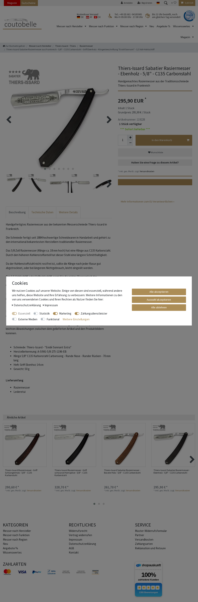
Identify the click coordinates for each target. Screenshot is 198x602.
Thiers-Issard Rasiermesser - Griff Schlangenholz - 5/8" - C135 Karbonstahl (21, 473)
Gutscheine (29, 3)
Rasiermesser (86, 45)
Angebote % (163, 26)
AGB (71, 548)
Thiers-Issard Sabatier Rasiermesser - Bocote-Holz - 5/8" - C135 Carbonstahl (122, 471)
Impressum (75, 539)
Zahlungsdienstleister (94, 313)
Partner (139, 535)
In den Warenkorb (162, 140)
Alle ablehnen (159, 307)
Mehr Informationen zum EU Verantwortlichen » (147, 201)
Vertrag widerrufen (80, 535)
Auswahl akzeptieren (159, 299)
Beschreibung (17, 212)
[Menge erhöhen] (130, 137)
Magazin (12, 3)
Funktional (53, 319)
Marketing (65, 313)
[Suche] (165, 3)
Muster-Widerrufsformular (151, 531)
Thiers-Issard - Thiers (65, 45)
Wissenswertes (182, 26)
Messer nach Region (132, 26)
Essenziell (24, 313)
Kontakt (74, 552)
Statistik (44, 313)
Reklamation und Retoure (150, 548)
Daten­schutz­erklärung (82, 544)
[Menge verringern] (130, 143)
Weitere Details (68, 212)
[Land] (157, 3)
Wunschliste (156, 152)
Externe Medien (27, 319)
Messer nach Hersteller (70, 26)
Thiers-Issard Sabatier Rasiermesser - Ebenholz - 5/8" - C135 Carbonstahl (172, 471)
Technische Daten (42, 212)
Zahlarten (14, 564)
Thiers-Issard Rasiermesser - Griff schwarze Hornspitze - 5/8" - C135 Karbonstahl (71, 473)
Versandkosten (146, 171)
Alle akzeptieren (158, 291)
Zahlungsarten (144, 544)
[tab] (17, 212)
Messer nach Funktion (102, 26)
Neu (151, 26)
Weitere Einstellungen (76, 319)
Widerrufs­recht (78, 531)
